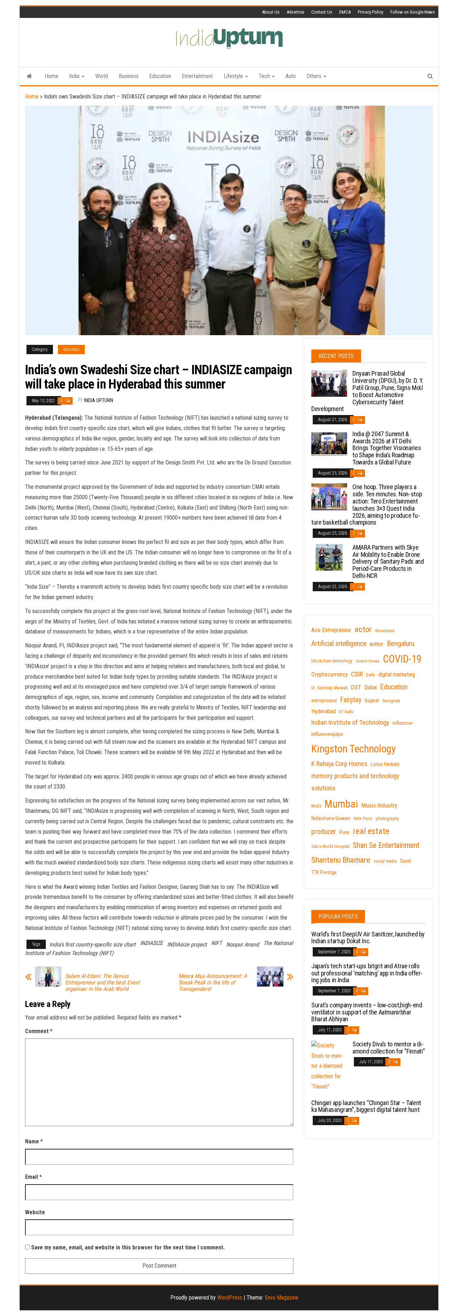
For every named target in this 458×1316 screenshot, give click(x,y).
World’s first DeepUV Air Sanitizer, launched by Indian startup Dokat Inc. (368, 937)
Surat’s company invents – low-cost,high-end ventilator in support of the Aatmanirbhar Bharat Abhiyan (366, 1012)
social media (385, 861)
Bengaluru (400, 643)
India (75, 76)
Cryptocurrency (329, 674)
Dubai (370, 687)
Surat (405, 861)
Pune (344, 832)
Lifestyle (234, 76)
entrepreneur (324, 700)
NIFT (216, 943)
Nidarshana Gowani (330, 818)
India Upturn (98, 400)
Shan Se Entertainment (386, 845)
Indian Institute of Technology (350, 723)
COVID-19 (402, 659)
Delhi (370, 675)
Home (51, 76)
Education (160, 76)
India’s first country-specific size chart (92, 944)
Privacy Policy (370, 12)
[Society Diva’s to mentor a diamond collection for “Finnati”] (329, 1065)
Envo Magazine (281, 1297)
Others (315, 76)
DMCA (345, 12)
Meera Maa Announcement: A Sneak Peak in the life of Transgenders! (213, 982)
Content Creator (368, 661)
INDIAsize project (187, 944)
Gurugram (391, 700)
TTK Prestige (324, 872)
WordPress (229, 1297)
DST (356, 687)
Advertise (295, 12)
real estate (371, 831)
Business (128, 76)
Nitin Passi (363, 818)
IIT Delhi (346, 711)
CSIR (357, 674)
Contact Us (321, 12)
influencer (403, 723)
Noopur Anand (242, 944)
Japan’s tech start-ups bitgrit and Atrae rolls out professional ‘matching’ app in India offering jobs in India (367, 973)
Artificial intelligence (338, 644)
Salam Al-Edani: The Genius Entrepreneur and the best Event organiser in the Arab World (102, 982)
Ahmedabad (384, 630)
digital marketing (396, 674)
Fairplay (350, 700)
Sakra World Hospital (330, 846)
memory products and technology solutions (355, 782)
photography (387, 818)
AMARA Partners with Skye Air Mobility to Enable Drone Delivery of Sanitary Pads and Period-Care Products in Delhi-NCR (388, 561)
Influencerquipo (327, 734)
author (377, 644)
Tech (265, 76)
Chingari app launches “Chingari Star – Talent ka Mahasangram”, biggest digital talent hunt (366, 1106)
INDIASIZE (151, 943)
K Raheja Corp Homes (339, 764)
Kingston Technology (353, 749)
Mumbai (341, 804)
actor (363, 629)
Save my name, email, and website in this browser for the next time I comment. (128, 1247)
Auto (291, 76)
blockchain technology (331, 661)
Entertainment (197, 76)
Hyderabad (323, 711)
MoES (316, 806)
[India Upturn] (29, 76)
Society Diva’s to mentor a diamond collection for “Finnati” (388, 1047)
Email (33, 1176)
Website (35, 1212)
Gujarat (372, 700)
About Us (270, 12)
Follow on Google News (412, 12)
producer (323, 832)
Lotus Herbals (385, 764)
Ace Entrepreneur (331, 630)
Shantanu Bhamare (340, 860)
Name (34, 1141)
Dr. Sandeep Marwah (329, 687)
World (101, 76)
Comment (39, 1031)
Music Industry (379, 805)
